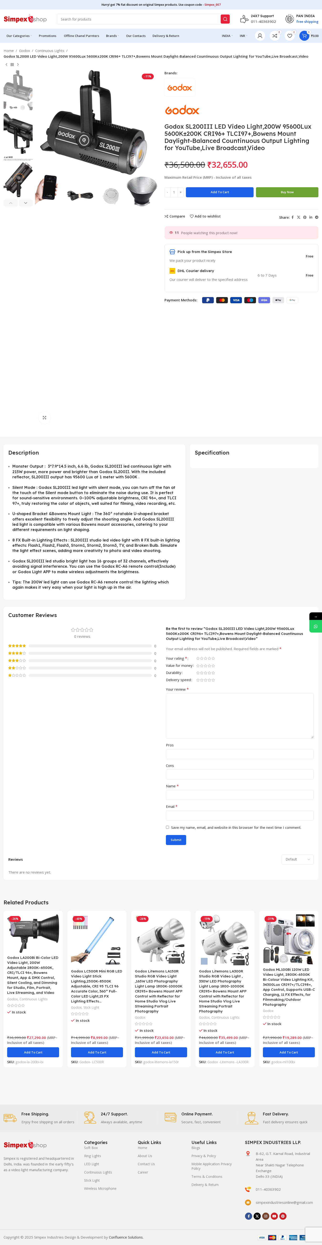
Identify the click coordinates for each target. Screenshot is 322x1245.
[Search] (225, 19)
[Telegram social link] (317, 217)
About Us (145, 1156)
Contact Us (146, 1164)
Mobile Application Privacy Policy (211, 1166)
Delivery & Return (205, 1184)
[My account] (260, 35)
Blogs (195, 1147)
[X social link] (299, 217)
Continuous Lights (49, 50)
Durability (173, 673)
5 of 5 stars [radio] (213, 658)
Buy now (287, 192)
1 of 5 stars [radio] (198, 658)
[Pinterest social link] (305, 217)
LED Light (91, 1164)
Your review (177, 689)
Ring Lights (92, 1156)
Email (172, 806)
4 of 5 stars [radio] (209, 658)
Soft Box (91, 1147)
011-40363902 (263, 21)
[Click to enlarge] (45, 418)
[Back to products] (12, 65)
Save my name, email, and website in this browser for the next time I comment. (236, 827)
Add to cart (220, 192)
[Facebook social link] (293, 217)
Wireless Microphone (100, 1188)
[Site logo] (25, 18)
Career (143, 1172)
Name (172, 786)
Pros (170, 745)
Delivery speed (178, 680)
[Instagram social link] (265, 1216)
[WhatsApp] (315, 626)
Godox (24, 50)
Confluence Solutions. (126, 1237)
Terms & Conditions (206, 1176)
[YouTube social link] (274, 1216)
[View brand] (182, 110)
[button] (11, 203)
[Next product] (18, 65)
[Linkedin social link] (311, 217)
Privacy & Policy (203, 1156)
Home (9, 50)
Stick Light (91, 1007)
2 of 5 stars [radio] (202, 658)
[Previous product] (6, 65)
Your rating (176, 658)
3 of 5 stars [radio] (206, 658)
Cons (170, 765)
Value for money (179, 666)
